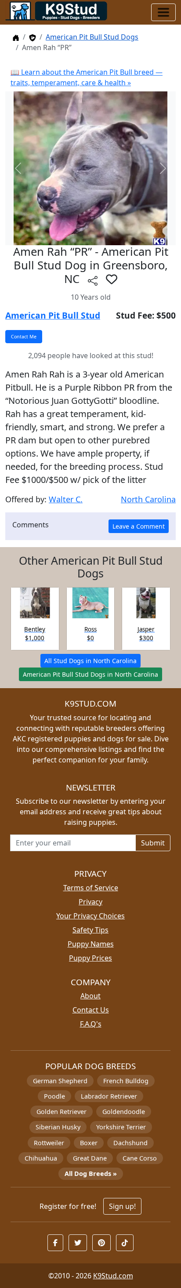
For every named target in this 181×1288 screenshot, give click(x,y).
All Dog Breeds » (91, 1173)
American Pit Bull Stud (52, 315)
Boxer (89, 1143)
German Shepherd (60, 1081)
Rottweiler (49, 1143)
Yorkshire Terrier (121, 1127)
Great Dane (90, 1158)
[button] (111, 279)
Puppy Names (91, 944)
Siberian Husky (58, 1127)
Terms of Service (90, 888)
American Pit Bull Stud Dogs (92, 37)
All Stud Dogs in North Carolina (90, 661)
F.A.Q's (90, 1024)
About (90, 996)
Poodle (54, 1096)
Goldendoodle (123, 1111)
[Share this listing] (93, 280)
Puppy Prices (90, 958)
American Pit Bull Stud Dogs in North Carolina (90, 674)
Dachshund (130, 1143)
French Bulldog (125, 1081)
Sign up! (122, 1206)
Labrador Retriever (109, 1096)
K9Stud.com (113, 1276)
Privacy (90, 902)
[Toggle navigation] (163, 12)
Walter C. (66, 499)
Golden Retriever (61, 1111)
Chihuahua (41, 1158)
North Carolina (148, 499)
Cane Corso (140, 1158)
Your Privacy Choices (90, 916)
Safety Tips (90, 930)
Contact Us (90, 1010)
